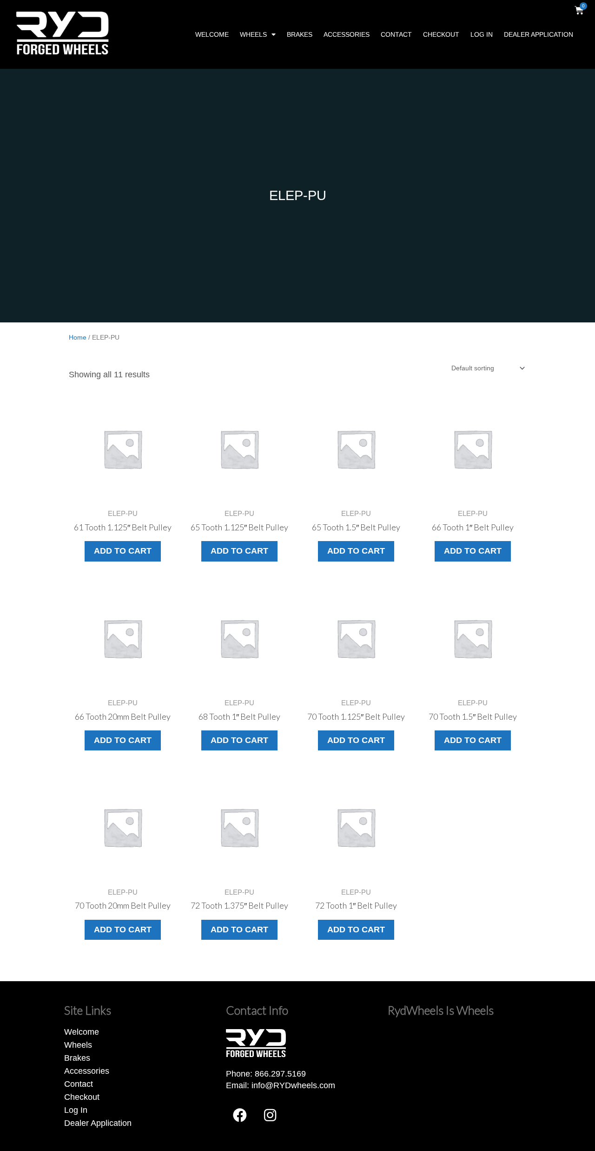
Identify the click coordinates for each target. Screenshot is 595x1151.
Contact (396, 34)
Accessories (347, 34)
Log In (481, 34)
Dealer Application (538, 34)
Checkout (441, 34)
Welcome (212, 34)
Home (77, 337)
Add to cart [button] (123, 550)
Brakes (299, 34)
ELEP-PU (297, 195)
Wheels (253, 34)
